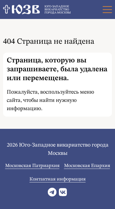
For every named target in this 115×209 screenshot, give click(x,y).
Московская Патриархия (32, 165)
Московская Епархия (87, 165)
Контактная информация (57, 179)
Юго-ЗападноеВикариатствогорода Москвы (57, 9)
